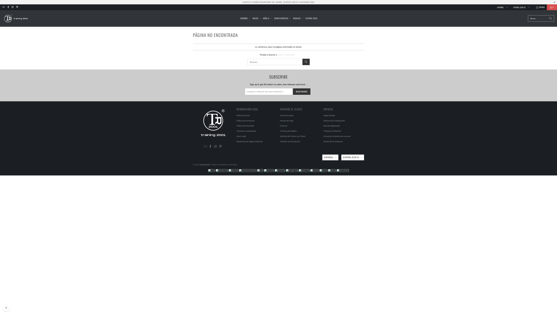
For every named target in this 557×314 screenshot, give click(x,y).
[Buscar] (550, 18)
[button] (245, 18)
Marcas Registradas (331, 126)
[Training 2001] (16, 18)
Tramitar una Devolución (290, 141)
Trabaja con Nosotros (332, 131)
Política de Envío (243, 115)
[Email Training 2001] (3, 7)
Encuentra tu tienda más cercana (336, 136)
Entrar (542, 7)
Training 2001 (204, 165)
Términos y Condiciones (246, 131)
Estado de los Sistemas (333, 141)
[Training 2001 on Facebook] (8, 7)
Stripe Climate (329, 115)
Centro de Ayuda (286, 115)
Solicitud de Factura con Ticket (292, 136)
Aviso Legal (241, 136)
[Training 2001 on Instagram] (12, 7)
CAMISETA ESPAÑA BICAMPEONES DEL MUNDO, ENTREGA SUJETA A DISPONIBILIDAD (278, 2)
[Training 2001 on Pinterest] (17, 7)
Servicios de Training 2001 (334, 121)
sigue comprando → (287, 54)
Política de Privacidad (245, 126)
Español (500, 7)
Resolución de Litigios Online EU (249, 141)
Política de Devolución (245, 121)
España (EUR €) (519, 7)
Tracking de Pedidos (288, 131)
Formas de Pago (286, 121)
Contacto (283, 126)
